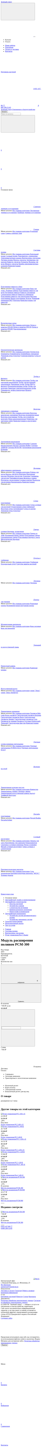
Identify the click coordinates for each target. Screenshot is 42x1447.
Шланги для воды (11, 264)
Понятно (4, 1345)
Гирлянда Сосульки (24, 721)
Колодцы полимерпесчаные (29, 415)
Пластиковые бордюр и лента (29, 537)
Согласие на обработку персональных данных (20, 1301)
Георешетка (5, 354)
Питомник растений (8, 1296)
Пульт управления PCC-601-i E (12, 1124)
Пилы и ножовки (30, 845)
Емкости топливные (27, 292)
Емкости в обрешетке (25, 294)
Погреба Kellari (6, 820)
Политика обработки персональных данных (17, 1300)
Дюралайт (4, 723)
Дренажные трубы (17, 384)
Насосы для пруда (12, 474)
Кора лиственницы (8, 628)
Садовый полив (11, 256)
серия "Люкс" (35, 691)
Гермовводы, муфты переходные (13, 390)
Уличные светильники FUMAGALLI (19, 747)
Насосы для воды (19, 260)
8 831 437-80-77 (6, 1226)
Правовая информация (9, 1293)
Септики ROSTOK (15, 447)
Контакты (8, 51)
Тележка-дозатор (7, 875)
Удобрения (34, 562)
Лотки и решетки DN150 (22, 327)
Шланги (28, 390)
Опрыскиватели (31, 843)
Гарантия (18, 1291)
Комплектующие (14, 266)
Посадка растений (16, 904)
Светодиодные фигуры (17, 723)
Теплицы (33, 583)
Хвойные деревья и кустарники (29, 212)
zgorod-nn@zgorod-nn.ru (9, 1287)
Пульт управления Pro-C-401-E (12, 1175)
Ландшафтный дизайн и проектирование (20, 900)
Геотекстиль (34, 352)
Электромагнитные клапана (11, 258)
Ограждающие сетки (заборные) (23, 507)
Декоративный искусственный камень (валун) (18, 793)
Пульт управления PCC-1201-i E (12, 1150)
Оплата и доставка (12, 49)
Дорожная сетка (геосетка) (10, 356)
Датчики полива (7, 260)
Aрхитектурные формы (13, 921)
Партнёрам (9, 47)
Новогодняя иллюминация (19, 912)
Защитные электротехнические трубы (22, 388)
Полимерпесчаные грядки (14, 535)
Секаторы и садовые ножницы (12, 845)
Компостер (34, 789)
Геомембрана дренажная (30, 354)
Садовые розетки (25, 480)
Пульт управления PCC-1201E (12, 1162)
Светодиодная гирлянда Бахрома (29, 715)
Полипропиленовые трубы (18, 386)
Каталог (4, 111)
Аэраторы (26, 476)
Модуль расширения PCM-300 (12, 1188)
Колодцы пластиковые (9, 417)
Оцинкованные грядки (9, 537)
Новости (19, 1296)
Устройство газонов (16, 906)
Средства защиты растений (26, 564)
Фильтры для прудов (14, 476)
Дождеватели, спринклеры (28, 256)
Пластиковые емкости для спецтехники (15, 296)
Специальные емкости (9, 294)
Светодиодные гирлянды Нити (12, 717)
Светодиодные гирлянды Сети (26, 719)
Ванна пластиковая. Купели (21, 298)
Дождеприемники (19, 329)
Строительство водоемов (18, 908)
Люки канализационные (17, 419)
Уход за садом (10, 925)
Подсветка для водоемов (10, 480)
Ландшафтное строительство (15, 902)
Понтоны (16, 300)
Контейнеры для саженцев (15, 843)
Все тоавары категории (21, 210)
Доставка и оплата (7, 1291)
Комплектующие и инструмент (24, 421)
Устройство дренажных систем (20, 919)
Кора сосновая (35, 626)
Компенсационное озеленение (20, 910)
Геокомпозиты (15, 354)
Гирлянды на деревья (8, 721)
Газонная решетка (27, 356)
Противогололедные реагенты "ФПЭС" (25, 873)
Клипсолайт (36, 721)
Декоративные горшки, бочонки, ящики (15, 791)
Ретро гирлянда (10, 715)
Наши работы (10, 45)
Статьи (25, 1296)
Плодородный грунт (8, 564)
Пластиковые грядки (32, 535)
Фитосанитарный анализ (14, 923)
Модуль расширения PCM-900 (12, 1201)
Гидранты (24, 262)
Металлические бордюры (10, 539)
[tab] (21, 1069)
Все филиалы (6, 1285)
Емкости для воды (13, 262)
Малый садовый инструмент (11, 847)
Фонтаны (22, 474)
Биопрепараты (16, 482)
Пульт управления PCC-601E (11, 1137)
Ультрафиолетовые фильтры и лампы (23, 478)
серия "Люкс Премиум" (9, 692)
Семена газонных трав (13, 233)
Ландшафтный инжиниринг (15, 913)
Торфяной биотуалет (8, 795)
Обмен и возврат (28, 1291)
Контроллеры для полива (31, 258)
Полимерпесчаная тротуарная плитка (20, 605)
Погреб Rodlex (35, 818)
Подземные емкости (12, 292)
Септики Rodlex (25, 445)
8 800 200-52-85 (6, 1228)
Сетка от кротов (30, 509)
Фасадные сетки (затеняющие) (12, 509)
